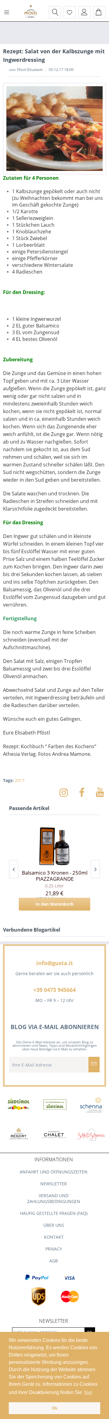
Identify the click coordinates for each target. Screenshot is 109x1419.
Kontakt (54, 1237)
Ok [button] (55, 1408)
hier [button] (88, 1392)
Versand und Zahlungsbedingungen (53, 1198)
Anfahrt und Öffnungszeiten (54, 1172)
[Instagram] (67, 792)
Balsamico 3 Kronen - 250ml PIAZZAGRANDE (55, 876)
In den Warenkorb (54, 904)
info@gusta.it (54, 963)
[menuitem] (9, 12)
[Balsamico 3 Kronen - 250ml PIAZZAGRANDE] (54, 845)
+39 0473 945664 (54, 989)
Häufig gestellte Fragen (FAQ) (54, 1213)
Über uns (53, 1225)
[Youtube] (100, 792)
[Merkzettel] (70, 12)
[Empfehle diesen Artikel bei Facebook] (85, 792)
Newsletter (53, 1184)
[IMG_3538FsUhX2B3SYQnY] (54, 128)
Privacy (53, 1249)
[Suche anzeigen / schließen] (55, 12)
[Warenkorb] (99, 12)
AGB (53, 1261)
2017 (20, 780)
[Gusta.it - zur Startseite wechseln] (31, 12)
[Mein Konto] (84, 12)
